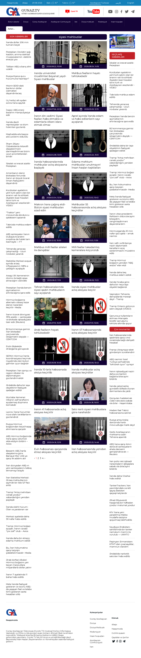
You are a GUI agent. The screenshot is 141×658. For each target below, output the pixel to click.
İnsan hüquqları (117, 22)
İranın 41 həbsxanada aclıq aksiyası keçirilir (50, 411)
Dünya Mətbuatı (97, 627)
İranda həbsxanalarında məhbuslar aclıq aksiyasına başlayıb (50, 164)
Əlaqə (25, 3)
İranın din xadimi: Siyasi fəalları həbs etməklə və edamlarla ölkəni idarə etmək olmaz (48, 120)
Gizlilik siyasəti (118, 633)
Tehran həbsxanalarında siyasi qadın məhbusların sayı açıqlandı (49, 289)
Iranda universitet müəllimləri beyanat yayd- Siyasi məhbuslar (50, 76)
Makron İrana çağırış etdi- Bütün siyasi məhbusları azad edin (50, 207)
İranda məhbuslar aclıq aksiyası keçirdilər (86, 371)
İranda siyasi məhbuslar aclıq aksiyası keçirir (86, 288)
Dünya (25, 22)
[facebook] (121, 12)
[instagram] (117, 12)
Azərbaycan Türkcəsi (99, 3)
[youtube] (93, 11)
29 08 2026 (37, 3)
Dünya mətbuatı (87, 22)
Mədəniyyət (102, 22)
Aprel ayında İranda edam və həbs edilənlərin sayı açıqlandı (87, 118)
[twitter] (126, 12)
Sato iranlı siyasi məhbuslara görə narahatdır (89, 411)
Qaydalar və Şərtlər (120, 637)
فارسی (118, 3)
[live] (71, 11)
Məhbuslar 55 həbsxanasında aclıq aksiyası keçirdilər (89, 207)
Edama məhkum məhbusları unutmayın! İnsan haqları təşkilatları (86, 164)
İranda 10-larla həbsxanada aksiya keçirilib (50, 371)
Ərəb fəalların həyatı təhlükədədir (46, 331)
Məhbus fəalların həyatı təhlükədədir (86, 75)
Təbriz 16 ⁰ (68, 3)
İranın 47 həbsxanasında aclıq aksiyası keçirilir (86, 331)
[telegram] (133, 12)
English (130, 3)
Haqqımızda (12, 3)
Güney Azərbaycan (39, 22)
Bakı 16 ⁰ (52, 3)
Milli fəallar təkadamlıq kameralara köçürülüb (85, 249)
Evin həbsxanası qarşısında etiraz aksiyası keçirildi (50, 451)
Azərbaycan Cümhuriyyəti (60, 22)
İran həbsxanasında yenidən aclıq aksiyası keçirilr (89, 451)
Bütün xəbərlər (13, 22)
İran (76, 22)
